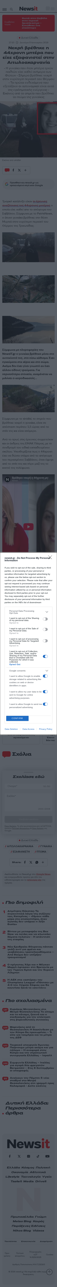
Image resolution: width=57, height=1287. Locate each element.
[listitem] (28, 612)
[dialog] (28, 643)
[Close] (51, 558)
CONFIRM (17, 718)
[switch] (45, 619)
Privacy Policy (45, 729)
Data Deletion (11, 729)
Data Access (28, 729)
